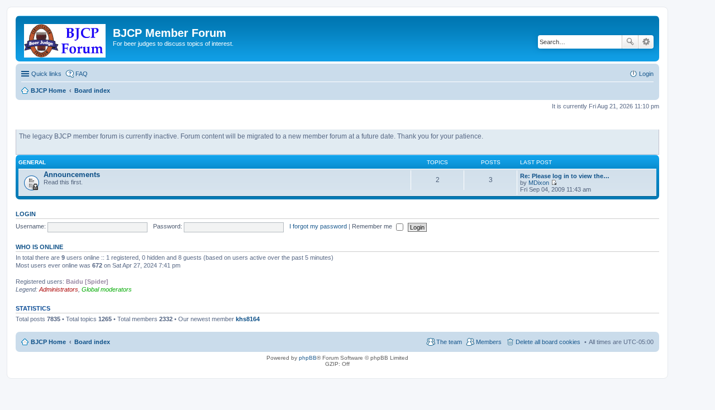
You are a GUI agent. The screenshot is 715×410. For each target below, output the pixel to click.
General (32, 162)
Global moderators (107, 289)
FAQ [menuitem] (81, 73)
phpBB (308, 358)
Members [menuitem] (489, 342)
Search (630, 42)
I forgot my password (318, 226)
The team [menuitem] (449, 342)
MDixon (538, 182)
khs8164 (248, 319)
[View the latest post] (554, 182)
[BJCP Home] (65, 38)
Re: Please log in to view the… (564, 176)
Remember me (373, 226)
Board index (92, 342)
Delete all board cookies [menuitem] (548, 342)
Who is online (39, 247)
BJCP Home (48, 342)
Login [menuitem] (646, 73)
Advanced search (646, 42)
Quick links (46, 73)
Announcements (72, 174)
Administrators (58, 289)
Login (26, 214)
